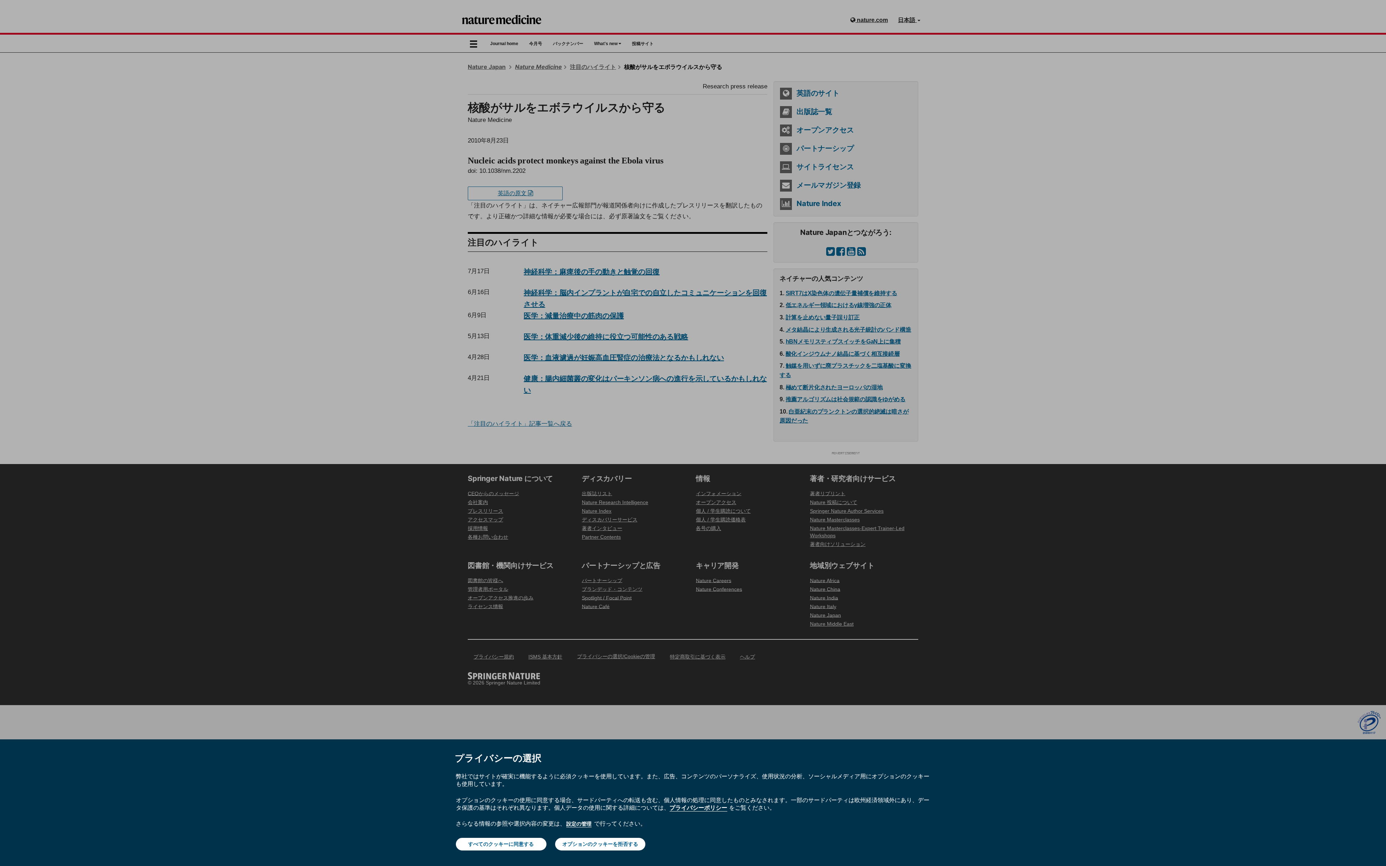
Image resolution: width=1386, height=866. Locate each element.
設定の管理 (579, 824)
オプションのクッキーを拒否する (600, 844)
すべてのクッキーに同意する (501, 844)
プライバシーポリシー (698, 807)
